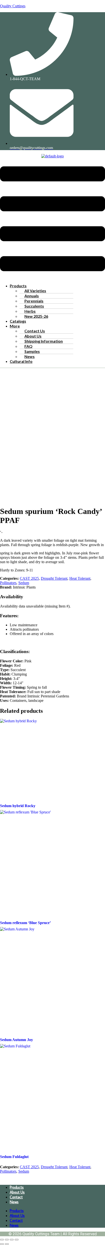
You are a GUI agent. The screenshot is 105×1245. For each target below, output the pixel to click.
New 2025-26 (36, 316)
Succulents (34, 306)
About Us (33, 336)
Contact (16, 1197)
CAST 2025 (29, 578)
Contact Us (34, 330)
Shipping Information (43, 341)
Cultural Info (21, 361)
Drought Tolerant (54, 578)
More (15, 326)
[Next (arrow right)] (7, 1244)
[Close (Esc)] (17, 1239)
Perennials (33, 301)
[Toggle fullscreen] (7, 1239)
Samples (32, 351)
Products (18, 285)
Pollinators (8, 583)
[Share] (12, 1239)
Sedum (23, 583)
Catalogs (18, 321)
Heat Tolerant (79, 578)
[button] (52, 219)
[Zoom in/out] (2, 1239)
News (29, 356)
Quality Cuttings (12, 6)
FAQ (28, 346)
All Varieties (35, 290)
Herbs (30, 311)
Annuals (31, 295)
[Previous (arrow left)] (2, 1244)
